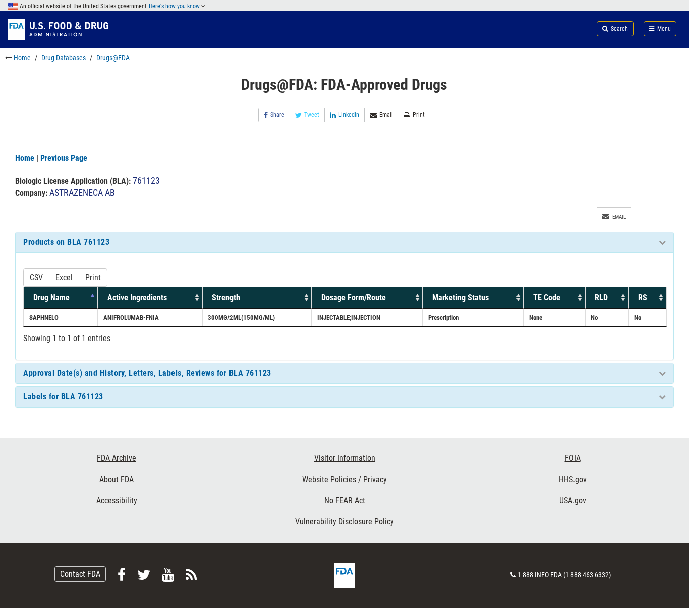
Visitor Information (344, 458)
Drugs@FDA (113, 58)
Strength (226, 297)
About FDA (116, 479)
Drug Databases (63, 58)
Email (386, 114)
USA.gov (572, 500)
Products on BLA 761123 (66, 242)
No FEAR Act (344, 500)
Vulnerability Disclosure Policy (344, 521)
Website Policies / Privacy (344, 479)
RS (642, 297)
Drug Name (51, 297)
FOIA (573, 458)
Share (277, 114)
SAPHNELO (44, 317)
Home (22, 58)
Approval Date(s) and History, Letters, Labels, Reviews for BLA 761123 (147, 373)
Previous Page (63, 158)
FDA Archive (116, 458)
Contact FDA (80, 574)
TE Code (546, 297)
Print (419, 114)
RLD (601, 297)
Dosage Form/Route (353, 297)
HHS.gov (573, 479)
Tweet (311, 114)
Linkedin (348, 114)
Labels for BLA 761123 (63, 396)
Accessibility (116, 500)
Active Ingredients (137, 297)
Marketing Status (460, 297)
